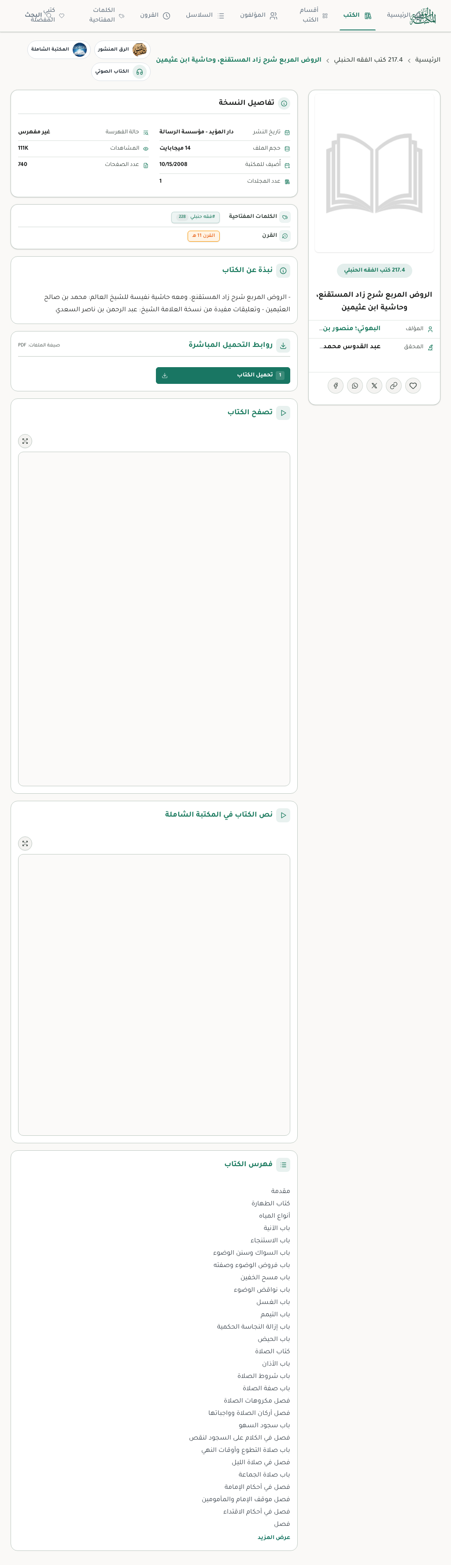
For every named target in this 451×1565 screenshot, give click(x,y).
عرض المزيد (274, 1538)
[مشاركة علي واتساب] (355, 386)
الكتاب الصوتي (112, 71)
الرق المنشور (113, 49)
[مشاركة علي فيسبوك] (336, 386)
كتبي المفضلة (43, 15)
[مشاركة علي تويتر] (374, 386)
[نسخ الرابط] (394, 386)
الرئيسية (398, 15)
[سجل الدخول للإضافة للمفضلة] (413, 386)
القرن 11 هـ (203, 236)
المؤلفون (253, 15)
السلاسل (199, 15)
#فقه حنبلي (197, 217)
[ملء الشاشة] (25, 441)
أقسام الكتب (309, 15)
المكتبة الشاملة (50, 49)
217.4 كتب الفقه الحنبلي (368, 60)
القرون (149, 15)
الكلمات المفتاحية (102, 15)
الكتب (351, 15)
